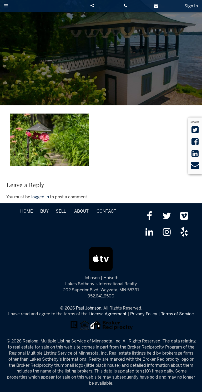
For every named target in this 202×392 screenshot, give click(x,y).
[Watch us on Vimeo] (184, 217)
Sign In (191, 6)
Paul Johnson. (89, 308)
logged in (40, 197)
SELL (61, 211)
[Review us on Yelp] (184, 233)
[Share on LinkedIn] (195, 155)
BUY (44, 211)
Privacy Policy (143, 314)
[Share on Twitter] (195, 132)
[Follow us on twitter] (167, 217)
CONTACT (106, 211)
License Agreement (108, 314)
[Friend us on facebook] (149, 217)
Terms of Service (177, 314)
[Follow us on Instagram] (167, 233)
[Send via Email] (195, 167)
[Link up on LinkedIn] (149, 233)
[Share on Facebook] (195, 143)
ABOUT (81, 211)
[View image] (49, 140)
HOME (26, 211)
